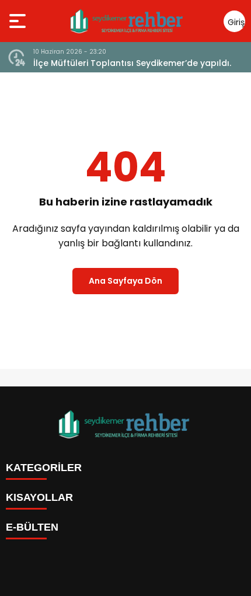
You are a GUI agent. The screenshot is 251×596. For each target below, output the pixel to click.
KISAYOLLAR (39, 497)
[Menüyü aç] (19, 21)
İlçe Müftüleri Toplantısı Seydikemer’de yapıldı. (132, 63)
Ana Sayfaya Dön (125, 281)
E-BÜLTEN (32, 527)
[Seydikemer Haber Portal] (127, 21)
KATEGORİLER (44, 467)
